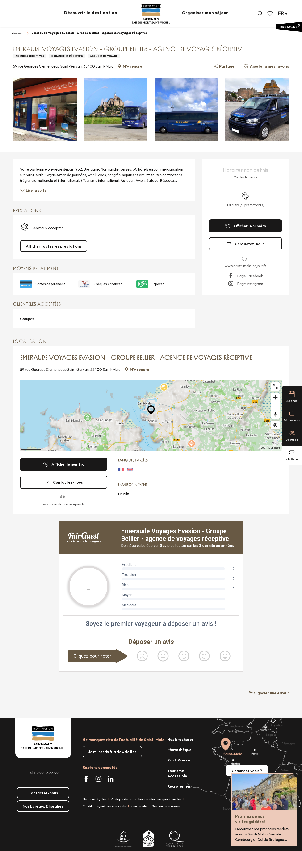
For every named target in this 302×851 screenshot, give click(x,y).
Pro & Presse (178, 760)
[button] (260, 13)
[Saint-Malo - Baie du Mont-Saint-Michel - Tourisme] (151, 14)
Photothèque (179, 749)
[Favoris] (270, 13)
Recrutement (179, 786)
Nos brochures (180, 739)
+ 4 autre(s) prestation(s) (245, 205)
